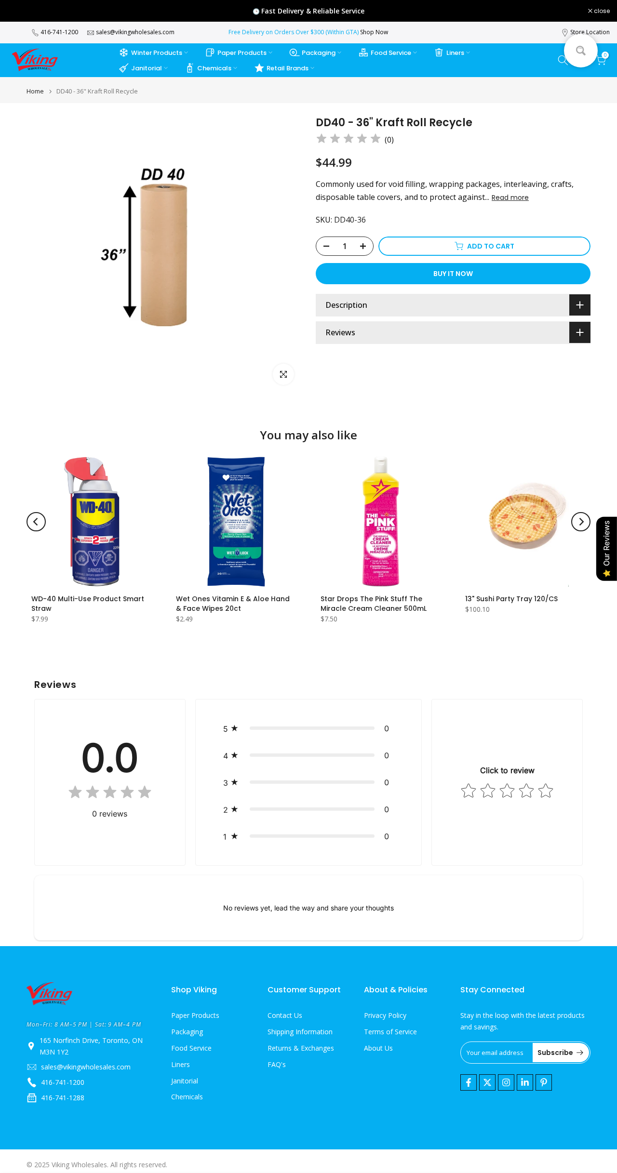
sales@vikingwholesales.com (135, 32)
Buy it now (453, 273)
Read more (510, 197)
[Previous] (36, 521)
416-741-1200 (59, 32)
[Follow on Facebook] (468, 1082)
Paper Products (242, 52)
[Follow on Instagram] (506, 1082)
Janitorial (146, 68)
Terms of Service (390, 1031)
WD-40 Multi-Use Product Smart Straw (87, 603)
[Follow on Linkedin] (525, 1082)
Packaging (318, 52)
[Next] (580, 521)
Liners (455, 52)
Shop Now (374, 32)
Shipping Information (300, 1031)
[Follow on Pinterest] (544, 1082)
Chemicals (214, 68)
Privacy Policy (385, 1015)
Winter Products (156, 52)
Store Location (590, 32)
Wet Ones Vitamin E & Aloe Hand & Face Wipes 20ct (233, 603)
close (20, 11)
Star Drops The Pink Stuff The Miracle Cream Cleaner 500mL (374, 603)
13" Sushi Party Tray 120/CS (511, 599)
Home (35, 91)
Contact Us (285, 1015)
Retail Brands (287, 68)
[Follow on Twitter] (487, 1082)
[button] (308, 728)
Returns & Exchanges (301, 1048)
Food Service (391, 52)
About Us (378, 1048)
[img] (348, 140)
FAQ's (277, 1064)
